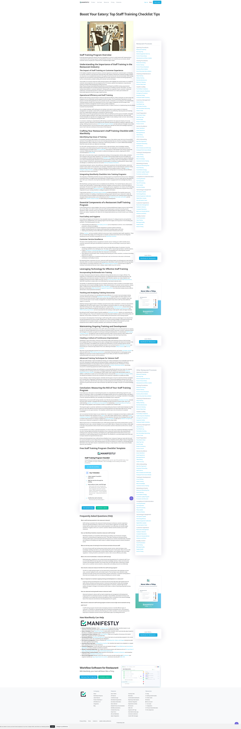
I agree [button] (52, 726)
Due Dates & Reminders (116, 701)
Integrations (96, 703)
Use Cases (149, 703)
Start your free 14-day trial (88, 677)
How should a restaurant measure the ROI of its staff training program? (99, 567)
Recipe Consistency (141, 121)
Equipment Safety (140, 95)
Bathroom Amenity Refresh (142, 211)
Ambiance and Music (141, 213)
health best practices (127, 279)
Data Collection (104, 634)
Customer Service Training (142, 161)
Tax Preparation (140, 180)
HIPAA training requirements (86, 309)
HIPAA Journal (106, 158)
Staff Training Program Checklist (105, 124)
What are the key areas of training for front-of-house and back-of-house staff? (100, 545)
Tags (93, 657)
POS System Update (141, 191)
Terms (89, 721)
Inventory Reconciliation (142, 69)
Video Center (149, 697)
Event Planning (140, 167)
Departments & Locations (101, 657)
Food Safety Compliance (142, 89)
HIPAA (103, 415)
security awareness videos (114, 279)
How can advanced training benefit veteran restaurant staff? (96, 591)
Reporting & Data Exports (91, 651)
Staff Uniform (139, 145)
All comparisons (150, 709)
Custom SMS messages (133, 716)
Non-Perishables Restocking (143, 108)
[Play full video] (141, 676)
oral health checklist (127, 350)
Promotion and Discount (142, 174)
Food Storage (139, 119)
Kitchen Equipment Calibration (143, 196)
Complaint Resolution (141, 209)
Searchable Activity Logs (133, 711)
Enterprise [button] (118, 2)
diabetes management (126, 418)
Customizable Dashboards (106, 651)
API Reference (96, 701)
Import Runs (113, 711)
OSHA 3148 (91, 152)
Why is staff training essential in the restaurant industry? (95, 520)
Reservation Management (142, 205)
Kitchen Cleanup (140, 64)
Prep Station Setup (140, 115)
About (95, 693)
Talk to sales (157, 2)
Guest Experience (140, 130)
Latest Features (97, 697)
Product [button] (93, 2)
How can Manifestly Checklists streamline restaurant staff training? (98, 533)
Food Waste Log (140, 104)
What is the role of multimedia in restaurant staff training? (96, 556)
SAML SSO (122, 657)
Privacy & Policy (83, 721)
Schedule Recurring (115, 709)
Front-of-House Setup (141, 56)
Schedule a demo (102, 508)
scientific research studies (92, 198)
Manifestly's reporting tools (104, 296)
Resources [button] (106, 2)
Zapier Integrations (115, 716)
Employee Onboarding (141, 143)
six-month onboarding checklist (116, 365)
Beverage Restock (140, 132)
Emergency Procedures (142, 93)
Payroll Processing (140, 183)
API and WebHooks (120, 646)
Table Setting (139, 134)
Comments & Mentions (119, 652)
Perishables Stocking (141, 106)
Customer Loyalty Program (142, 172)
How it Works (113, 693)
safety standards (120, 346)
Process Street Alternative (152, 707)
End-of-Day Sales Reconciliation (143, 71)
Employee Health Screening (143, 97)
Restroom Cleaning (141, 82)
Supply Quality (139, 224)
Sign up (146, 2)
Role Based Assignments (99, 637)
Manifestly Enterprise (98, 695)
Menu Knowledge (140, 159)
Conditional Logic (104, 628)
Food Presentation (140, 218)
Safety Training (140, 156)
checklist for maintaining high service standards (97, 250)
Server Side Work (140, 128)
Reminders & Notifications (96, 654)
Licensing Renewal (140, 178)
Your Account (149, 701)
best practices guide (99, 188)
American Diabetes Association (111, 162)
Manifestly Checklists (111, 236)
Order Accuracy (140, 137)
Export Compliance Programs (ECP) (124, 373)
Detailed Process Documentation (118, 705)
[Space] (83, 694)
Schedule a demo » (105, 677)
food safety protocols (102, 224)
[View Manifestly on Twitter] (160, 721)
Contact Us (95, 721)
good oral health (110, 418)
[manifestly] (84, 2)
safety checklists (95, 288)
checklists (86, 233)
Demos (148, 699)
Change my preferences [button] (62, 726)
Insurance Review (140, 187)
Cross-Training (139, 154)
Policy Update (139, 185)
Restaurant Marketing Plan (142, 165)
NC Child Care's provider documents (117, 197)
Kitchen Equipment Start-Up (143, 54)
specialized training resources (121, 308)
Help (148, 693)
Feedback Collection (141, 207)
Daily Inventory (140, 102)
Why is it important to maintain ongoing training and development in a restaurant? (102, 579)
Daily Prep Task (140, 117)
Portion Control (140, 123)
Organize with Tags (132, 709)
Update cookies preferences (105, 721)
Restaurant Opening (141, 49)
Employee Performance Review (143, 150)
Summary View (131, 693)
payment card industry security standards (97, 403)
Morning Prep (139, 51)
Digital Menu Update (141, 198)
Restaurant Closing (140, 62)
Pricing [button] (112, 2)
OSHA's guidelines (105, 286)
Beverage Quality (140, 222)
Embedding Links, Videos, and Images (115, 640)
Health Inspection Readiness (143, 91)
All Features (113, 695)
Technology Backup (141, 194)
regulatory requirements (107, 288)
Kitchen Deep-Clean (141, 84)
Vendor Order (139, 110)
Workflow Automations (115, 707)
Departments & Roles (132, 703)
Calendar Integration (132, 701)
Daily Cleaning (139, 75)
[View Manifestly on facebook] (158, 721)
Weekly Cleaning (140, 78)
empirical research (117, 306)
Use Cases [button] (99, 2)
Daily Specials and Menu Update (144, 58)
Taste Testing (139, 220)
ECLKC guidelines (101, 149)
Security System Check (141, 200)
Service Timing (139, 226)
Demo (150, 2)
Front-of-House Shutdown (142, 67)
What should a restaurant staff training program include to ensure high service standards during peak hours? (105, 604)
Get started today (88, 508)
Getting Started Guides (152, 695)
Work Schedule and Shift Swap (143, 148)
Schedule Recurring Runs (102, 643)
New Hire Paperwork (141, 141)
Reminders (130, 695)
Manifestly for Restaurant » (148, 258)
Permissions (126, 655)
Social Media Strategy (141, 169)
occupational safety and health (122, 403)
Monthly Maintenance (141, 80)
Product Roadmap (97, 699)
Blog (94, 705)
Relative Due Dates (98, 631)
